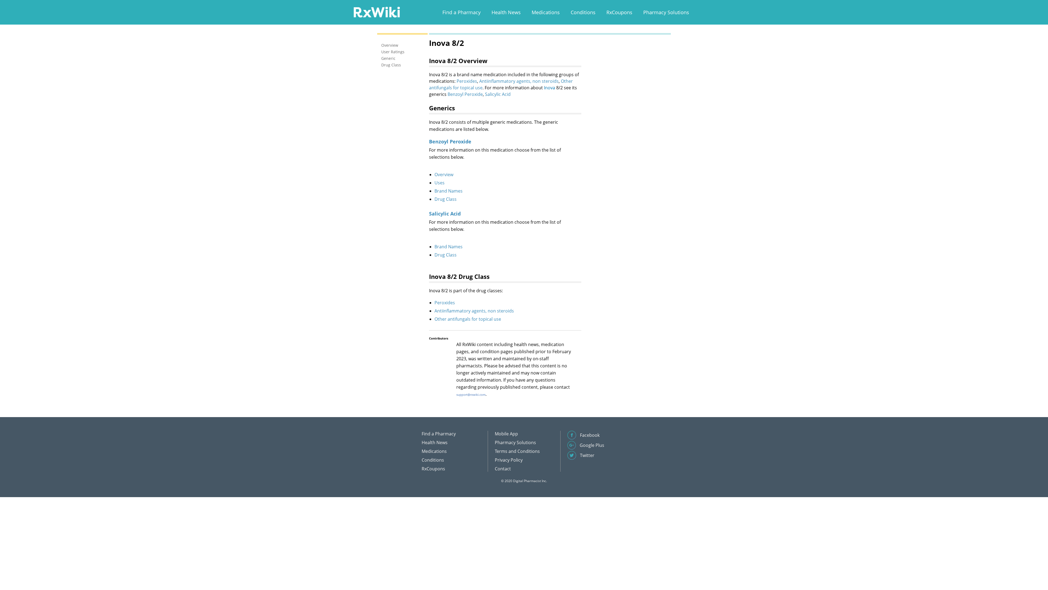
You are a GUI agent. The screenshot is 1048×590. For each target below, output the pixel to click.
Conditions (583, 12)
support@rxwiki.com (471, 395)
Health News (506, 12)
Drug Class (445, 199)
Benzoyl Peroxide (465, 94)
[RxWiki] (376, 12)
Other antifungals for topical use (467, 319)
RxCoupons (619, 12)
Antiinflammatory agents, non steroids (519, 81)
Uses (439, 183)
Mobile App (506, 434)
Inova (549, 88)
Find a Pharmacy (461, 12)
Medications (546, 12)
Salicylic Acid (498, 94)
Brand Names (448, 191)
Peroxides (467, 81)
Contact (503, 469)
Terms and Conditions (517, 451)
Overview (443, 175)
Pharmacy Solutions (666, 12)
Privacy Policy (509, 460)
